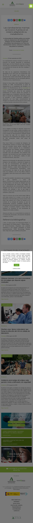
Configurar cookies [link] (16, 268)
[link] (31, 6)
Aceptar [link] (16, 265)
